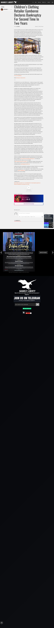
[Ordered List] (25, 216)
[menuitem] (33, 2)
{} (32, 216)
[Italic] (21, 216)
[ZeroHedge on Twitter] (9, 9)
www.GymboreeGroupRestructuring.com (27, 158)
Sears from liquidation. (18, 75)
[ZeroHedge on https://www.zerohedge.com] (11, 9)
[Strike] (24, 216)
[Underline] (22, 216)
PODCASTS (43, 2)
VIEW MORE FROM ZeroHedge (29, 203)
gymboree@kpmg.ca (21, 170)
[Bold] (19, 216)
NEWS (35, 2)
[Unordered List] (27, 216)
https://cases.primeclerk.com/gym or (21, 161)
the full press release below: (20, 77)
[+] (34, 216)
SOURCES (49, 2)
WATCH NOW (43, 252)
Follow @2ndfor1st (27, 308)
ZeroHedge (5, 9)
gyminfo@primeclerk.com (25, 164)
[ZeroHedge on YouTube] (10, 9)
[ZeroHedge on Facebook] (8, 9)
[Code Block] (30, 216)
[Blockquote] (28, 216)
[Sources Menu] (52, 2)
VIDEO (39, 2)
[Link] (31, 216)
